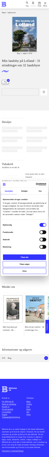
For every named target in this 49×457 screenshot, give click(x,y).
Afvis (24, 271)
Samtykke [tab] (9, 191)
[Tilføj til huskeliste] (43, 92)
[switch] (42, 232)
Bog (5, 82)
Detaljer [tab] (24, 191)
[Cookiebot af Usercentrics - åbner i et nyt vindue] (35, 184)
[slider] (24, 36)
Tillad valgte (24, 264)
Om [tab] (40, 191)
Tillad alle (24, 257)
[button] (24, 358)
